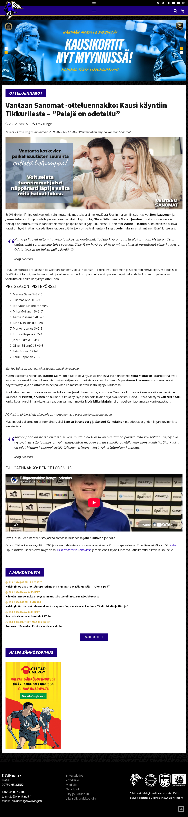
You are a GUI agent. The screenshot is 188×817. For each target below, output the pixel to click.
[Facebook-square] (157, 3)
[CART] (182, 11)
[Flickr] (178, 3)
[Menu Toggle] (94, 3)
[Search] (175, 11)
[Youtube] (173, 3)
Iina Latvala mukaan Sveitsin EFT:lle (28, 616)
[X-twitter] (163, 3)
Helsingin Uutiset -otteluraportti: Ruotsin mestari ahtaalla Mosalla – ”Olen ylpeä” (58, 586)
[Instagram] (183, 3)
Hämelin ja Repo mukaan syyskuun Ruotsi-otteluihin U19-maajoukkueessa (52, 596)
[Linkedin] (168, 3)
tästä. (172, 545)
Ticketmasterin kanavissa (73, 550)
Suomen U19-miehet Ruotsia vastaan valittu (34, 626)
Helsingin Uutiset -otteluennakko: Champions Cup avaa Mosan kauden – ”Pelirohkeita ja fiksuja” (67, 606)
